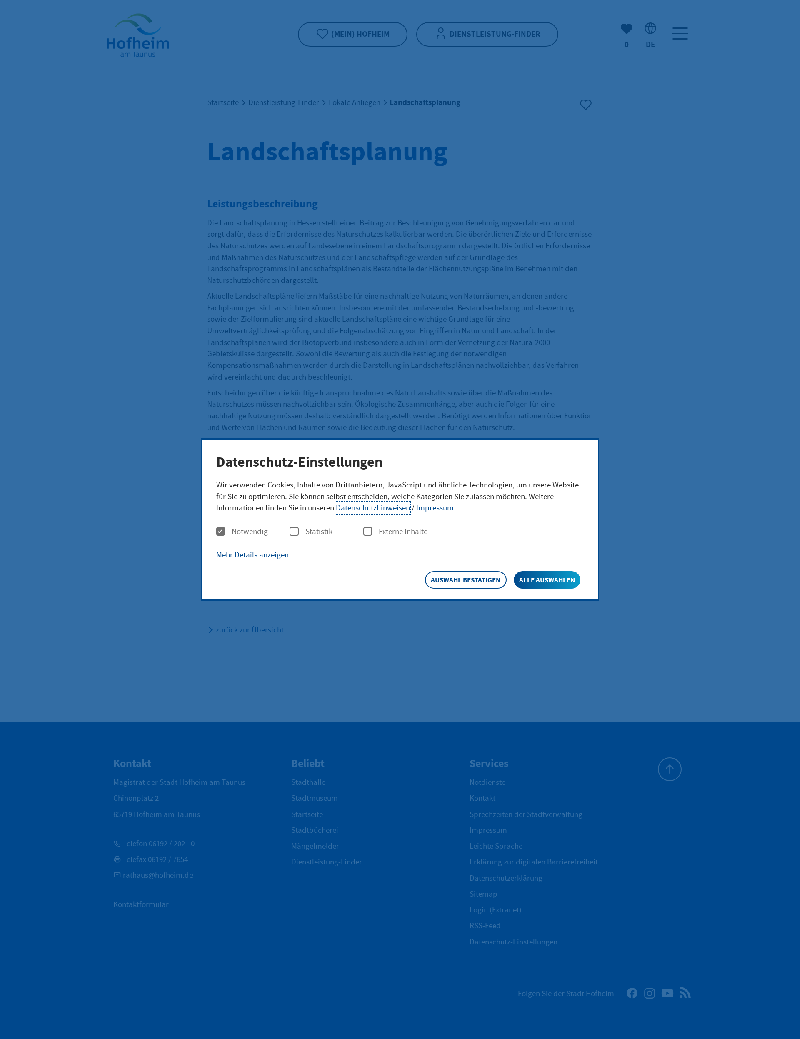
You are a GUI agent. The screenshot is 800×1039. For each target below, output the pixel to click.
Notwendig (250, 532)
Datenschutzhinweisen (373, 507)
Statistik (318, 532)
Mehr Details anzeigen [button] (252, 554)
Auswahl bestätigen (465, 580)
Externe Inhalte (403, 532)
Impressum (435, 507)
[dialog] (400, 519)
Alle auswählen (547, 580)
